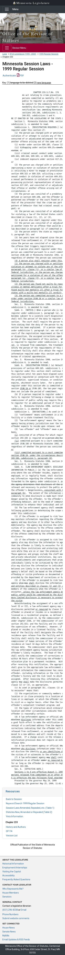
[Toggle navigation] (6, 9)
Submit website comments (15, 918)
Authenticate (9, 75)
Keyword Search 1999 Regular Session (25, 803)
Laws (4, 54)
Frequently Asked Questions (16, 879)
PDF (21, 75)
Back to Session (14, 799)
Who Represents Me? (13, 889)
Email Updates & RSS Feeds (16, 939)
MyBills (5, 935)
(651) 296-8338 (10, 910)
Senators (7, 896)
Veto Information (14, 816)
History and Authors (16, 827)
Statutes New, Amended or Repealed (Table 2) (29, 812)
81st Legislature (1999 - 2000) (23, 54)
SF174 (9, 831)
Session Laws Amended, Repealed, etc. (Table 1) (30, 808)
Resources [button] (13, 791)
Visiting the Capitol (11, 871)
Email (23, 910)
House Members (10, 892)
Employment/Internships (14, 867)
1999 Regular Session (48, 54)
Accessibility (8, 875)
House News (8, 927)
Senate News (9, 931)
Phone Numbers (10, 914)
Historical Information (13, 863)
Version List (12, 835)
